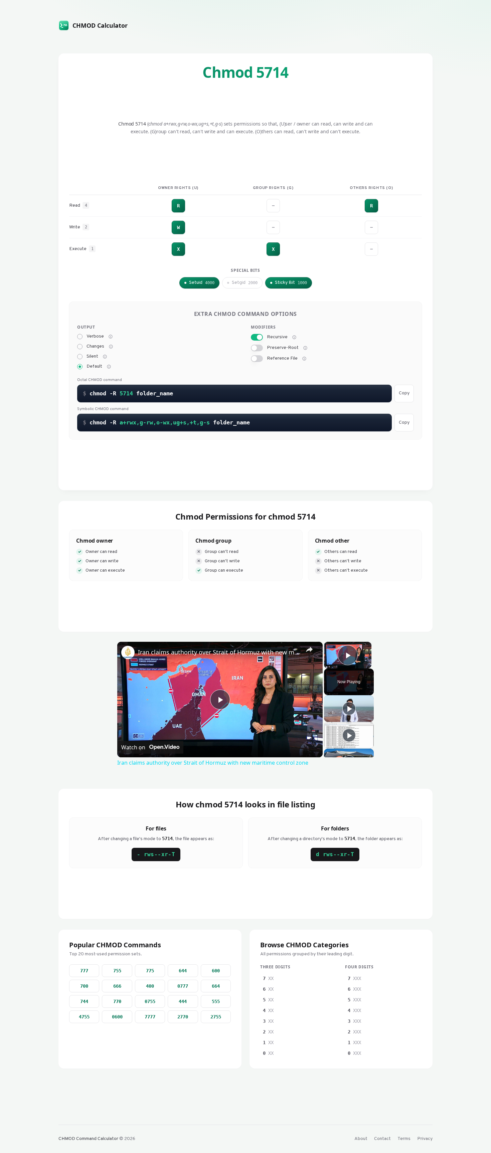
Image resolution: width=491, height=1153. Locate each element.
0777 (182, 986)
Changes (95, 346)
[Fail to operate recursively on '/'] (305, 348)
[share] (309, 649)
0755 (150, 1001)
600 (216, 970)
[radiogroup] (158, 351)
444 (183, 1001)
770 (117, 1001)
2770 (182, 1016)
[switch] (257, 337)
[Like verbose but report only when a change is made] (111, 346)
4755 (84, 1016)
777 (84, 970)
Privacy (425, 1139)
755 (117, 970)
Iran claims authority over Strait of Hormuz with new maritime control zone (219, 652)
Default (94, 366)
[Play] (349, 708)
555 (216, 1001)
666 (117, 986)
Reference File (282, 358)
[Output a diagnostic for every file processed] (110, 336)
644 (183, 970)
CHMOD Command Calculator (88, 1139)
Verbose (95, 336)
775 (150, 970)
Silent (92, 356)
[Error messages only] (109, 366)
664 (216, 986)
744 (84, 1001)
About (360, 1139)
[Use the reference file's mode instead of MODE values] (304, 358)
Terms (404, 1139)
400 (150, 986)
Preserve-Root (283, 348)
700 (84, 986)
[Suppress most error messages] (105, 356)
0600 (117, 1016)
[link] (128, 652)
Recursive (277, 337)
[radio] (80, 336)
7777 (150, 1016)
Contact (382, 1139)
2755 (215, 1016)
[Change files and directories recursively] (294, 337)
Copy (404, 393)
